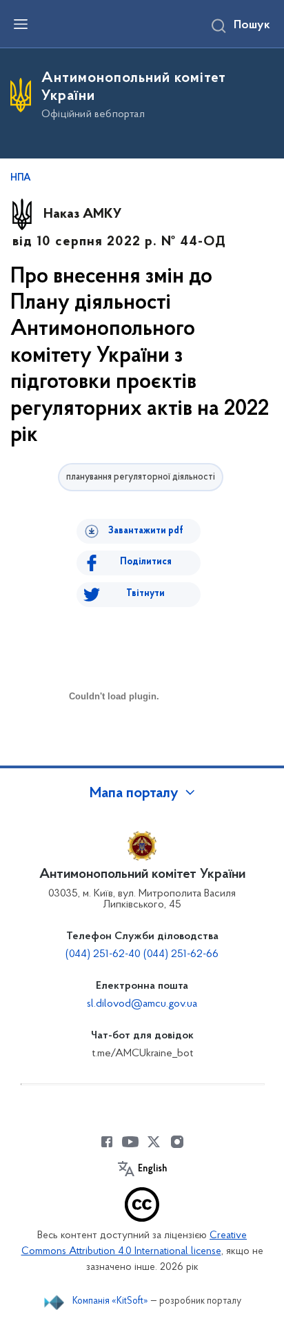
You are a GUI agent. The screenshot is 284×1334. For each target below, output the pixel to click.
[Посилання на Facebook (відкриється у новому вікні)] (107, 1141)
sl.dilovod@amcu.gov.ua (142, 1003)
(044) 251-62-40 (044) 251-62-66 (142, 954)
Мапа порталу (134, 793)
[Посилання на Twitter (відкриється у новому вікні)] (153, 1141)
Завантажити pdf (145, 531)
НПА (20, 178)
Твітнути (145, 593)
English (152, 1169)
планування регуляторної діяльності (140, 477)
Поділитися (146, 562)
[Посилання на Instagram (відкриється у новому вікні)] (177, 1141)
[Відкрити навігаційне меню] (21, 24)
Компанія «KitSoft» (110, 1301)
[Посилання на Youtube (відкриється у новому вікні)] (130, 1141)
